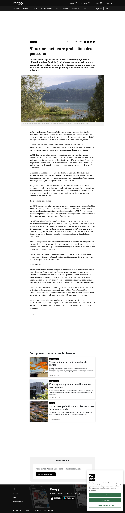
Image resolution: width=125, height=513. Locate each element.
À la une (16, 9)
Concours (75, 9)
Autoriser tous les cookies (105, 495)
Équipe (15, 493)
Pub (14, 489)
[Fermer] (121, 473)
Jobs (14, 497)
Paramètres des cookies (105, 505)
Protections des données (44, 511)
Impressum (17, 511)
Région (25, 9)
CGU (27, 511)
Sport (35, 9)
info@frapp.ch (18, 501)
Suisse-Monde (46, 9)
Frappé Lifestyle (62, 9)
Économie (87, 9)
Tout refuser (105, 500)
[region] (105, 490)
